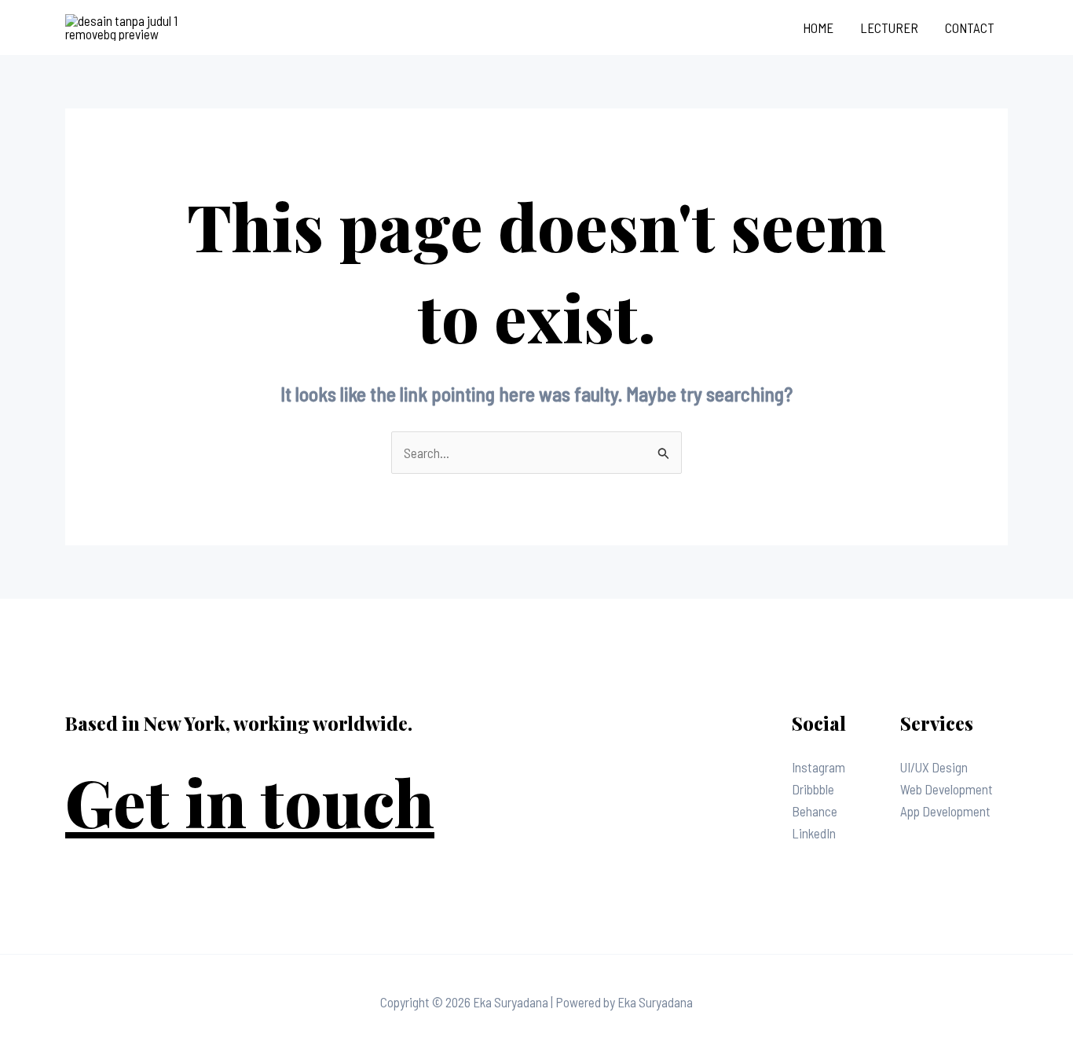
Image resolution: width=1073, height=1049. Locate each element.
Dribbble (813, 789)
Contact (969, 27)
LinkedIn (814, 833)
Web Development (946, 789)
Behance (814, 811)
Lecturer (889, 27)
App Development (945, 811)
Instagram (818, 767)
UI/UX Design (934, 767)
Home (818, 27)
